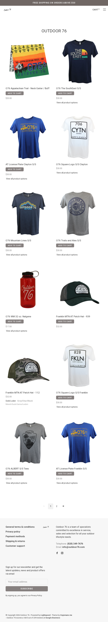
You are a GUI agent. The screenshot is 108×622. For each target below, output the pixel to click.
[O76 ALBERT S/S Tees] (29, 442)
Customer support (15, 546)
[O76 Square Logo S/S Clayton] (79, 137)
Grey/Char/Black (25, 401)
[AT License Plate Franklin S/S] (79, 442)
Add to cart (15, 93)
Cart (96, 10)
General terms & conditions (20, 527)
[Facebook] (57, 553)
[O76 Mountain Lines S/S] (29, 214)
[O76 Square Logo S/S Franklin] (79, 366)
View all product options (67, 102)
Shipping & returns (15, 541)
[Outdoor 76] (46, 527)
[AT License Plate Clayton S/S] (29, 137)
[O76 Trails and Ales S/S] (79, 214)
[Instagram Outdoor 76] (62, 553)
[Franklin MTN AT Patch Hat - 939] (79, 290)
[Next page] (63, 506)
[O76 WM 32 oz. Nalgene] (29, 290)
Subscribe (27, 589)
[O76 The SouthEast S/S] (79, 61)
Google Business (52, 618)
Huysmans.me (66, 615)
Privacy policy (13, 531)
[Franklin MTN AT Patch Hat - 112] (29, 366)
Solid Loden (11, 401)
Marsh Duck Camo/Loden (17, 404)
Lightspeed (45, 615)
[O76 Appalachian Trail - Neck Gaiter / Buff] (29, 61)
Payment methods (15, 536)
